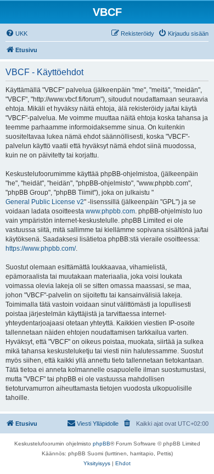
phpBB (101, 444)
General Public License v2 (44, 202)
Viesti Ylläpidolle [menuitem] (98, 423)
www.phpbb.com (110, 211)
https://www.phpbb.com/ (40, 248)
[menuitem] (16, 33)
